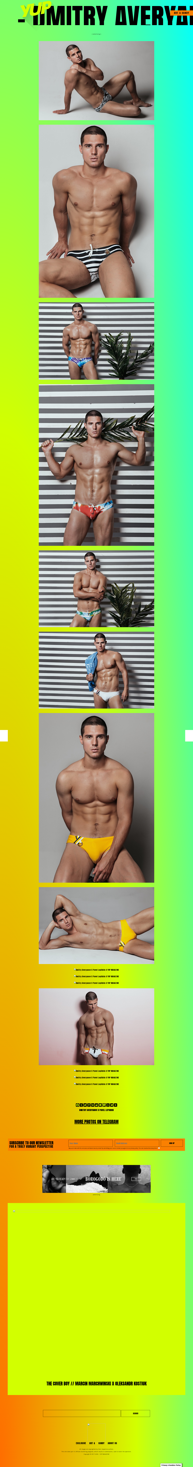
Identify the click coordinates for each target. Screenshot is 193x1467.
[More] (115, 1105)
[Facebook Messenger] (100, 1105)
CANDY (185, 13)
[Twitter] (85, 1105)
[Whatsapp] (108, 1105)
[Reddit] (96, 1105)
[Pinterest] (89, 1105)
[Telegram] (111, 1105)
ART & (177, 13)
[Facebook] (77, 1105)
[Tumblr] (81, 1105)
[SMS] (104, 1105)
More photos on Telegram (96, 1122)
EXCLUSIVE (81, 1443)
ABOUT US (112, 1443)
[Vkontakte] (92, 1105)
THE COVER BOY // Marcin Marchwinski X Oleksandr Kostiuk (96, 1383)
